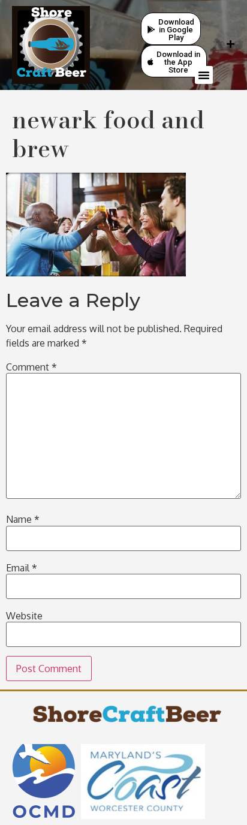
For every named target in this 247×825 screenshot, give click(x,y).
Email (21, 568)
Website (24, 616)
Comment (31, 367)
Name (23, 519)
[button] (204, 75)
